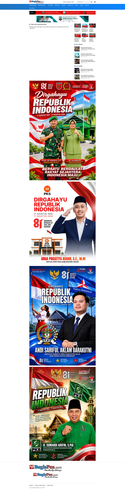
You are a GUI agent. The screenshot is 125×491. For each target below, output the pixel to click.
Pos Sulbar (85, 26)
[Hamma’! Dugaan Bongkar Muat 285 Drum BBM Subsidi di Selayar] (53, 13)
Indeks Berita (50, 485)
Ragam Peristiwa (77, 36)
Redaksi (31, 485)
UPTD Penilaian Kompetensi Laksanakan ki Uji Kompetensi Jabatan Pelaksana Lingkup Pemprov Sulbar (88, 76)
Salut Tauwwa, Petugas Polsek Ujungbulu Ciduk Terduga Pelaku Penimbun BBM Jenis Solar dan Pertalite (84, 40)
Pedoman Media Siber (40, 485)
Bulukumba (85, 36)
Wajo (76, 26)
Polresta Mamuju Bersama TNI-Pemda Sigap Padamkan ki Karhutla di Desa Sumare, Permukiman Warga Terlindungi (92, 40)
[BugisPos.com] (36, 2)
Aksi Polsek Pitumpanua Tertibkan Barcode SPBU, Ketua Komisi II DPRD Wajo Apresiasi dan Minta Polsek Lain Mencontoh (77, 30)
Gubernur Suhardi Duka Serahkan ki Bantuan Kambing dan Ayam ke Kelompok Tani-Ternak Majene (41, 13)
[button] (91, 2)
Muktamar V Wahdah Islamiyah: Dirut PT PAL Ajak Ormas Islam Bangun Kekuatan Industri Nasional (83, 13)
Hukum (91, 26)
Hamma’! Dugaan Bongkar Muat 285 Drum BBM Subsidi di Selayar (62, 13)
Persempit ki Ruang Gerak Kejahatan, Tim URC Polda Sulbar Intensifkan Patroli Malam (87, 70)
